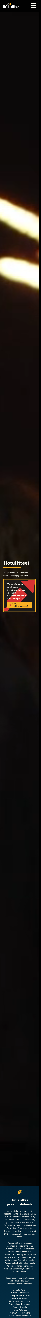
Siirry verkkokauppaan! (20, 604)
